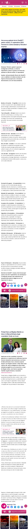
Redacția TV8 (11, 283)
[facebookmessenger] (17, 64)
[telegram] (24, 64)
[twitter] (21, 64)
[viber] (26, 64)
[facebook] (19, 64)
